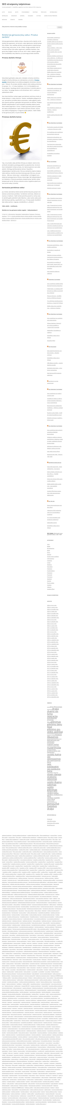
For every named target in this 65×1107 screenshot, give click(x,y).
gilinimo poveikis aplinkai (55, 730)
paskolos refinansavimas (13, 916)
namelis (28, 1081)
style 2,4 (51, 967)
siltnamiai (44, 910)
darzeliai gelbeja (25, 906)
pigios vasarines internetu (54, 1010)
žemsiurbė (53, 803)
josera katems (33, 935)
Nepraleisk (5, 16)
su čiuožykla (41, 971)
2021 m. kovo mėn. (52, 632)
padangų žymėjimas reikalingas (38, 890)
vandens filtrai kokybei (26, 845)
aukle (47, 994)
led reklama (52, 951)
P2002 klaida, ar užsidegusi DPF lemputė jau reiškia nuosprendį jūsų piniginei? (55, 291)
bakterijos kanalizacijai (18, 900)
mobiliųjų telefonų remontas (50, 886)
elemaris (7, 969)
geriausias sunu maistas (16, 961)
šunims (29, 941)
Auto (3, 12)
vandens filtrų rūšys (27, 851)
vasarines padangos (55, 923)
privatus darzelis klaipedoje (8, 996)
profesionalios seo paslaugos (53, 751)
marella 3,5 (45, 967)
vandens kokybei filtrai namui (53, 847)
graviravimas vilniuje (57, 733)
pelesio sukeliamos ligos (11, 1018)
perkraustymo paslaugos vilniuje (26, 933)
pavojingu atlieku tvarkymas (55, 986)
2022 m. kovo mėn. (52, 623)
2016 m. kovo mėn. (52, 686)
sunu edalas (12, 935)
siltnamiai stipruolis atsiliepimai (9, 902)
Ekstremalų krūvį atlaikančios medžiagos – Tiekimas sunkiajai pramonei (55, 408)
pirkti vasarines (45, 1006)
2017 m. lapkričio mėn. (52, 668)
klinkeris (30, 978)
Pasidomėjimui (25, 12)
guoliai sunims (58, 935)
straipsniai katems (6, 912)
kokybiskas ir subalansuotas (15, 947)
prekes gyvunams (45, 1049)
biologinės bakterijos (10, 957)
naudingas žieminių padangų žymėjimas (20, 892)
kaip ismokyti (20, 949)
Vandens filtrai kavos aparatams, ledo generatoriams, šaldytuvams (54, 493)
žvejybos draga (52, 807)
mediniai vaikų (5, 1079)
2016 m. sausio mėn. (52, 691)
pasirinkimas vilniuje (35, 906)
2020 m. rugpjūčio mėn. (53, 640)
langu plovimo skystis (37, 923)
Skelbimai (30, 16)
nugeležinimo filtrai (20, 876)
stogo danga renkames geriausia (19, 978)
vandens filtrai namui (7, 845)
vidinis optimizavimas (32, 912)
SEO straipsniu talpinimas (55, 84)
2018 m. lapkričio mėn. (52, 656)
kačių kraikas (18, 963)
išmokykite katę (13, 933)
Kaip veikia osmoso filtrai (53, 451)
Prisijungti (49, 819)
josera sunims (40, 935)
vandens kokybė (53, 793)
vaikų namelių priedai (35, 1091)
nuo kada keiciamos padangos (38, 925)
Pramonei (49, 575)
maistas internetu (38, 953)
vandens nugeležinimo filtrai (53, 798)
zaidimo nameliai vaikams (45, 980)
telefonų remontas (23, 878)
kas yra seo (31, 878)
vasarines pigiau (6, 1004)
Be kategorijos (50, 548)
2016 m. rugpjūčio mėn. (53, 682)
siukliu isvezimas (57, 973)
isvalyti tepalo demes (28, 919)
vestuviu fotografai (45, 984)
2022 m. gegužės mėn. (52, 621)
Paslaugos (31, 214)
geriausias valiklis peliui (7, 894)
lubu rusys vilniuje (29, 910)
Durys (48, 552)
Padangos (49, 569)
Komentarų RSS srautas (53, 823)
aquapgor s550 (32, 868)
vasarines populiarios (35, 1004)
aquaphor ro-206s (36, 872)
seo (48, 754)
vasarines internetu (52, 1000)
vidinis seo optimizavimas (16, 898)
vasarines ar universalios (19, 1000)
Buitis (16, 12)
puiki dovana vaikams (52, 882)
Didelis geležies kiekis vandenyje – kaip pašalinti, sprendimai (54, 486)
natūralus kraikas (13, 1075)
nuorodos (40, 943)
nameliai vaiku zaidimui (48, 1081)
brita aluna (33, 967)
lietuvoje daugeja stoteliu (24, 890)
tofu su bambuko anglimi (43, 929)
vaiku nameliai (27, 971)
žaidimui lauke (10, 971)
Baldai (10, 12)
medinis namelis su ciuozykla (46, 957)
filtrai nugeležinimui (44, 835)
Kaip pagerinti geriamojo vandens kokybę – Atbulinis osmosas (54, 353)
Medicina (4, 19)
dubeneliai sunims (6, 937)
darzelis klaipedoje (41, 990)
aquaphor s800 (5, 868)
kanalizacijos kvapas (21, 957)
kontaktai (24, 943)
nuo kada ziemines (55, 900)
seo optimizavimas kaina (54, 761)
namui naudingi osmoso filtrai (34, 841)
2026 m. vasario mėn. (52, 607)
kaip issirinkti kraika (27, 961)
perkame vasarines (37, 1014)
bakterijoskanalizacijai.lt (30, 990)
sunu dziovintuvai (16, 937)
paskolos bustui (49, 931)
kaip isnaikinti (50, 978)
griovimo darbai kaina (7, 988)
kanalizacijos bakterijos (32, 957)
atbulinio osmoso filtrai (46, 839)
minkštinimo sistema (42, 837)
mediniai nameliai (31, 969)
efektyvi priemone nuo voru (20, 894)
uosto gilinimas (52, 788)
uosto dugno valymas (54, 783)
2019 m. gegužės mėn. (52, 648)
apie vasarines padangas (48, 1014)
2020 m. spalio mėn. (52, 638)
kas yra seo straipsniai (33, 896)
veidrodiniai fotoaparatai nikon (37, 1020)
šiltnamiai (44, 959)
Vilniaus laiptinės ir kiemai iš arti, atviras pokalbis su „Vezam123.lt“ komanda (54, 325)
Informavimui (53, 12)
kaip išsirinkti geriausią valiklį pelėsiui (37, 882)
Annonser (14, 16)
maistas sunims (5, 961)
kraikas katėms (25, 963)
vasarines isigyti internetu (41, 1010)
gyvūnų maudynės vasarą (53, 961)
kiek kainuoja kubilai (23, 888)
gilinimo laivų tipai (54, 725)
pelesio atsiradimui (18, 1016)
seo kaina (55, 754)
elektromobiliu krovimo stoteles (24, 1041)
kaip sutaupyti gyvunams (49, 939)
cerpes (59, 707)
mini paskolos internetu (46, 1041)
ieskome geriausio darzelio (47, 906)
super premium (57, 933)
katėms (33, 941)
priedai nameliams (35, 1077)
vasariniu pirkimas (45, 1002)
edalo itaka (4, 945)
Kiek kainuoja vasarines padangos (47, 1037)
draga (55, 708)
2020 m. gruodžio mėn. (53, 634)
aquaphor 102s (39, 874)
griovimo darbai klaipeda (46, 973)
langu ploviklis (46, 923)
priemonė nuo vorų (12, 878)
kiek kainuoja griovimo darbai (31, 980)
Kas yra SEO (52, 501)
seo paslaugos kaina (53, 769)
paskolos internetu (55, 912)
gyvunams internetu (37, 945)
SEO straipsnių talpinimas (16, 4)
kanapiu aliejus (50, 739)
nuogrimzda (54, 747)
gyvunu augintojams (21, 941)
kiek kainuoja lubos (13, 910)
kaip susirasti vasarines (16, 1014)
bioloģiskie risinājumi (26, 904)
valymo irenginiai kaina (55, 994)
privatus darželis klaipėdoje (14, 994)
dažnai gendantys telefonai (35, 888)
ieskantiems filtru (31, 955)
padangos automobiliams (45, 996)
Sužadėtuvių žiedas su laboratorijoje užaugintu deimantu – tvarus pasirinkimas (54, 400)
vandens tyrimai (50, 800)
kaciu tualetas (33, 937)
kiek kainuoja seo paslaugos (53, 741)
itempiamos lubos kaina (48, 908)
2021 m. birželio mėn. (52, 628)
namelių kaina (13, 1079)
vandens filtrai (52, 792)
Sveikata (12, 19)
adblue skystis (52, 904)
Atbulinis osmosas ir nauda (54, 188)
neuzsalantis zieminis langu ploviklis (10, 923)
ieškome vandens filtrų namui (25, 847)
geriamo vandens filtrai (31, 862)
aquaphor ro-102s (24, 868)
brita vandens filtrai (27, 959)
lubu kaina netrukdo (21, 908)
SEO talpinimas (52, 161)
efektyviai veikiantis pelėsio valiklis (36, 894)
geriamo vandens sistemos (51, 858)
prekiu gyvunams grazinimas (26, 931)
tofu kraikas (24, 939)
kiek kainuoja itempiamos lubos (34, 908)
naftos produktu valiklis (7, 1020)
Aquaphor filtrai (51, 340)
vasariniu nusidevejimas (18, 1012)
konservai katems (54, 937)
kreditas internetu (59, 931)
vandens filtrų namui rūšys (39, 847)
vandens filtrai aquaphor (19, 862)
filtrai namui (16, 853)
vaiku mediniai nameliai (36, 1081)
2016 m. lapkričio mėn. (52, 678)
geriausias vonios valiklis (49, 888)
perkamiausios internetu (46, 963)
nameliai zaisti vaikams (12, 982)
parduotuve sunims (12, 998)
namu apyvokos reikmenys (42, 898)
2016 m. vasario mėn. (52, 689)
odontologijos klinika (48, 933)
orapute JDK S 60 (25, 986)
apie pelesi (10, 1016)
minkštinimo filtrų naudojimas (29, 837)
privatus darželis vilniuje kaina (13, 218)
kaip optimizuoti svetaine (29, 898)
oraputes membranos (36, 986)
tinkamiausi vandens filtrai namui (40, 845)
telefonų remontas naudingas (33, 884)
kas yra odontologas (11, 967)
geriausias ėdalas (47, 953)
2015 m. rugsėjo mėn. (52, 693)
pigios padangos (37, 921)
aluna (28, 967)
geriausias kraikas (57, 963)
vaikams (55, 898)
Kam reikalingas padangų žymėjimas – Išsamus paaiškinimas (54, 110)
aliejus (48, 707)
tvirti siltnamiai (19, 951)
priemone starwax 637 (29, 975)
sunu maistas (5, 935)
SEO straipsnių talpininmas (56, 241)
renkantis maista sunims (51, 1020)
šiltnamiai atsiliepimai (44, 951)
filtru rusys (48, 965)
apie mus (29, 943)
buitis (51, 898)
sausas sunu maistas (42, 1057)
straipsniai (5, 955)
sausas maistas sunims (33, 939)
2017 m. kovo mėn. (52, 674)
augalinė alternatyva (8, 943)
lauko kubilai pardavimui (23, 880)
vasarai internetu (57, 1012)
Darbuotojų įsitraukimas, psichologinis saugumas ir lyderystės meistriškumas (55, 139)
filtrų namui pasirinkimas (39, 843)
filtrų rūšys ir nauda (52, 837)
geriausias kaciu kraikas (46, 884)
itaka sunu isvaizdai (12, 945)
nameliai (46, 969)
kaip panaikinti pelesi (24, 1089)
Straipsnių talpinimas (54, 279)
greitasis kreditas (16, 914)
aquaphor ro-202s (7, 872)
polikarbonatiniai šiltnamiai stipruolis (26, 902)
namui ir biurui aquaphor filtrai (53, 868)
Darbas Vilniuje (54, 971)
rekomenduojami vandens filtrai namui (51, 849)
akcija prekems (36, 949)
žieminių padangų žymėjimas (19, 835)
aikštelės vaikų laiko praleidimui (17, 884)
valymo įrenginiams (11, 984)
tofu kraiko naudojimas (50, 941)
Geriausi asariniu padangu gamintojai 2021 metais (24, 929)
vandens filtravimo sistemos (26, 843)
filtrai (49, 722)
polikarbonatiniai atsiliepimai (30, 951)
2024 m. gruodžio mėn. (53, 613)
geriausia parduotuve (49, 945)
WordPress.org (51, 825)
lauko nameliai (52, 969)
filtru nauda (45, 955)
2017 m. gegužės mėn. (52, 672)
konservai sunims (25, 937)
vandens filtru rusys (53, 866)
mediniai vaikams (39, 1079)
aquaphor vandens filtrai (39, 860)
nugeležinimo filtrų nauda (12, 855)
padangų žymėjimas (7, 835)
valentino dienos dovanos (9, 1100)
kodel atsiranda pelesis (41, 902)
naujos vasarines (55, 1002)
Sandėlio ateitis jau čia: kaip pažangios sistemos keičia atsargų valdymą (55, 43)
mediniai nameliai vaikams (22, 996)
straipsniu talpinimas (52, 777)
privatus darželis (28, 216)
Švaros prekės (50, 583)
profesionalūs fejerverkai (22, 965)
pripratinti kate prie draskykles (47, 916)
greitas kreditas (24, 914)
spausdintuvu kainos (35, 984)
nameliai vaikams (22, 1079)
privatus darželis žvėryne (28, 218)
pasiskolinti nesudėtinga (44, 912)
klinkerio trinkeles (6, 975)
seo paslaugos (53, 765)
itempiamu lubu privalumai (9, 908)
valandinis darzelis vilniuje (22, 935)
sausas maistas (10, 963)
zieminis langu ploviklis (25, 923)
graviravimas (50, 733)
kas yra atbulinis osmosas (20, 841)
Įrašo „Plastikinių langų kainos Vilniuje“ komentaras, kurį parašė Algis (54, 200)
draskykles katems (24, 916)
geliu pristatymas (17, 988)
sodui (20, 959)
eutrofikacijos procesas (52, 719)
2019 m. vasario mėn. (52, 654)
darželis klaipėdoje (24, 992)
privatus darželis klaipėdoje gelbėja (10, 992)
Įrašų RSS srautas (51, 821)
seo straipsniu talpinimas (26, 860)
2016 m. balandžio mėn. (53, 684)
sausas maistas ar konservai (15, 919)
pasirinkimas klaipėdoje (35, 992)
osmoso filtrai (53, 835)
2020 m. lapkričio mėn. (52, 636)
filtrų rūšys (18, 837)
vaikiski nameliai (19, 971)
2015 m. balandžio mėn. (53, 697)
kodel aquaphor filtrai (24, 870)
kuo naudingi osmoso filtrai (12, 843)
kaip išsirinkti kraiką (43, 1073)
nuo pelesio (42, 994)
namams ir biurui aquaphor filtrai (10, 870)
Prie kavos (43, 12)
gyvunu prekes (22, 912)
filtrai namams (16, 845)
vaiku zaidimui (16, 904)
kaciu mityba (6, 933)
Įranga (48, 562)
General (22, 16)
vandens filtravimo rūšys (33, 835)
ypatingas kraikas (28, 949)
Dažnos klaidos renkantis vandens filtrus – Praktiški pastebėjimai (54, 474)
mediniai (59, 1077)
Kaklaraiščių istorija (52, 522)
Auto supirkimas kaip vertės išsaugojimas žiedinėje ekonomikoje (54, 432)
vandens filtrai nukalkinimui (12, 839)
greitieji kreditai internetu (49, 914)
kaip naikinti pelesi (58, 978)
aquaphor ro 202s (48, 874)
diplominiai (49, 709)
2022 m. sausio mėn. (52, 625)
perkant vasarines (48, 1012)
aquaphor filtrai (49, 860)
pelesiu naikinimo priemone (9, 980)
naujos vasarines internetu (17, 1010)
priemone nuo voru (46, 876)
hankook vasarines (54, 1004)
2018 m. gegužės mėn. (52, 660)
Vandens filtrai (50, 589)
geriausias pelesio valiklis (21, 896)
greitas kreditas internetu (35, 914)
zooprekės (12, 965)
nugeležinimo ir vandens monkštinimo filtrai (12, 858)
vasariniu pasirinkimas (13, 1006)
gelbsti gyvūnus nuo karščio (39, 961)
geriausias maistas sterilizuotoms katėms (22, 886)
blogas (61, 953)
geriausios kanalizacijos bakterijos (40, 904)
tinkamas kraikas (41, 965)
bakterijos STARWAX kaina (57, 975)
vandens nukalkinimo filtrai (30, 858)
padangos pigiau (16, 925)
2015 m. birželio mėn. (52, 695)
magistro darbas (53, 744)
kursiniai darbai (50, 743)
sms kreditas (45, 1018)
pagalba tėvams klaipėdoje (53, 990)
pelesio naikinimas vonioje (39, 978)
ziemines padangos (6, 925)
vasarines (9, 1002)
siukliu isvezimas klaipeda (21, 1083)
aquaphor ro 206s (57, 874)
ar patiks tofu (59, 941)
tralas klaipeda (35, 973)
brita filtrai (53, 707)
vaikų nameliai (44, 1077)
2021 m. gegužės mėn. (52, 630)
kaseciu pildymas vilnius (46, 982)
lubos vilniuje (38, 910)
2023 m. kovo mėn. (52, 619)
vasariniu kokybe (15, 1004)
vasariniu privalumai (38, 1008)
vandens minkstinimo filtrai (55, 795)
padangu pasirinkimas (13, 927)
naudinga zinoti (44, 1004)
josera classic (11, 896)
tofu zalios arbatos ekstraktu (42, 1039)
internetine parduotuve (41, 1055)
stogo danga (54, 774)
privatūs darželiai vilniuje (18, 216)
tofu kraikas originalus (13, 931)
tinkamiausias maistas (27, 953)
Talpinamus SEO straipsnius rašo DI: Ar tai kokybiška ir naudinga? (54, 512)
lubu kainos (21, 910)
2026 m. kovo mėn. (52, 605)
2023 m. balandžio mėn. (53, 617)
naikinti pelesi (20, 980)
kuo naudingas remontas (37, 892)
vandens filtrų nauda (24, 839)
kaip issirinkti (54, 949)
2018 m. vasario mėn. (52, 664)
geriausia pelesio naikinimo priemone (33, 1016)
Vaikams (20, 19)
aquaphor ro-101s (14, 868)
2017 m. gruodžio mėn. (53, 666)
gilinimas (56, 722)
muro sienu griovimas (56, 984)
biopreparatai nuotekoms (17, 975)
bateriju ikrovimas (9, 986)
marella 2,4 (39, 967)
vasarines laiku (16, 1002)
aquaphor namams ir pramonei (18, 864)
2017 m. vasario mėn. (52, 676)
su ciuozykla (34, 971)
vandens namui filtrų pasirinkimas (10, 849)
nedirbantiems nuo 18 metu (34, 1018)
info (41, 939)
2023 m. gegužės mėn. (52, 615)
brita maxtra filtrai (21, 967)
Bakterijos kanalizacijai (55, 462)
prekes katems (45, 947)
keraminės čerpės (57, 739)
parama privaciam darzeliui (13, 906)
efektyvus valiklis (7, 978)
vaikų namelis (39, 969)
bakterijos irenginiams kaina (42, 975)
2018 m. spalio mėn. (52, 658)
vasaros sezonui (39, 1012)
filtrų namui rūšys (17, 851)
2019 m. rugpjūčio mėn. (53, 644)
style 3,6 (56, 967)
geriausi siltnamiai (45, 949)
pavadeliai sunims (36, 947)
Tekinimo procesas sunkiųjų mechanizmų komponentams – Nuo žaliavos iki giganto (55, 257)
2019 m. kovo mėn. (52, 652)
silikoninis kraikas (6, 939)
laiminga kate (15, 912)
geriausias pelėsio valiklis (49, 880)
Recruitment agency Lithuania (9, 973)
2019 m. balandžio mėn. (53, 650)
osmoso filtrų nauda (35, 839)
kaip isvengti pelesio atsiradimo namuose (18, 882)
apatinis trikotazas (27, 988)
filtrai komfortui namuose (52, 843)
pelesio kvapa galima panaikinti (33, 876)
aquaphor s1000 (41, 868)
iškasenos (52, 737)
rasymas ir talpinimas (31, 1000)
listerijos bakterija (52, 902)
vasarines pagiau (6, 1010)
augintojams (55, 953)
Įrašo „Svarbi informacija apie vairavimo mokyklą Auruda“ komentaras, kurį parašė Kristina (55, 225)
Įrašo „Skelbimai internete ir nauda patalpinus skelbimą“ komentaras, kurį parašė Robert (55, 233)
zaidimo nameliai (6, 1091)
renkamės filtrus (17, 953)
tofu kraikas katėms (21, 969)
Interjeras (49, 560)
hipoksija (58, 735)
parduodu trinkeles (51, 749)
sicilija (60, 1018)
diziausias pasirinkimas (55, 1006)
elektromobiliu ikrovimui (39, 931)
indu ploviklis (45, 986)
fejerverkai (23, 955)
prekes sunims (53, 947)
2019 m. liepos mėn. (52, 646)
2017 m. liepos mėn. (52, 670)
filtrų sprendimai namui (11, 847)
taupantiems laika (35, 1002)
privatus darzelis (58, 906)
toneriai (38, 982)
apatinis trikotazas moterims (17, 990)
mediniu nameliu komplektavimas (27, 982)
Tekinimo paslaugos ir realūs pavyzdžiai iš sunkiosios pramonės (54, 178)
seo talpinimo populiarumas (50, 998)
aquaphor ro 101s (30, 874)
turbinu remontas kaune (53, 910)
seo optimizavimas (54, 757)
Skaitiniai (35, 12)
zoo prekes (12, 969)
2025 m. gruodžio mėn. (53, 609)
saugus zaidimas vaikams (31, 900)
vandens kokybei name (35, 849)
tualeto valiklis (26, 984)
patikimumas (17, 986)
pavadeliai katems (27, 947)
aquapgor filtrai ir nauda (8, 866)
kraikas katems (32, 965)
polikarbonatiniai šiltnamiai (8, 951)
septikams (19, 984)
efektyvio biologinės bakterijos (30, 1067)
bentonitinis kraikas (15, 939)
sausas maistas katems (43, 937)
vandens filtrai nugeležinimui (25, 855)
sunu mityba (21, 945)
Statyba (38, 16)
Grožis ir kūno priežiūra (50, 16)
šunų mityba (18, 1071)
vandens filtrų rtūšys (24, 849)
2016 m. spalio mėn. (52, 680)
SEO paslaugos (52, 346)
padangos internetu (6, 921)
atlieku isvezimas (34, 996)
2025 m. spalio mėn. (52, 611)
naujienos (34, 943)
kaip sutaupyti (28, 945)
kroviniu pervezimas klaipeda (24, 973)
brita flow (10, 1077)
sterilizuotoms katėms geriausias (10, 888)
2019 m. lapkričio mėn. (52, 642)
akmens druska (25, 1020)
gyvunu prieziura (12, 941)
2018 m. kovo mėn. (52, 662)
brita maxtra (32, 1075)
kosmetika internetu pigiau (50, 988)
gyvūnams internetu (35, 963)
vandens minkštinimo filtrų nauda (41, 855)
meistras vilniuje (38, 933)
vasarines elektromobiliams (25, 1006)
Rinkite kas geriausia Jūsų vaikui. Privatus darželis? (20, 36)
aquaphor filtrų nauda (49, 864)
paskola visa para (22, 1018)
